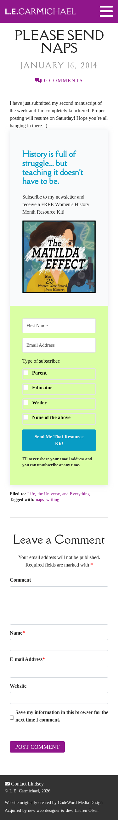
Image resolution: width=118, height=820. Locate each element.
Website (18, 686)
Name (17, 633)
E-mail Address (27, 659)
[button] (59, 257)
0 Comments (62, 80)
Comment (20, 580)
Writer (39, 402)
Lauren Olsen (86, 810)
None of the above (51, 417)
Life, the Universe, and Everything (58, 494)
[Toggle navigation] (106, 11)
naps (40, 499)
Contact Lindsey (27, 783)
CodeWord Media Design (80, 802)
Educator (42, 387)
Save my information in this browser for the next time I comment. (61, 716)
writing (52, 499)
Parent (39, 372)
